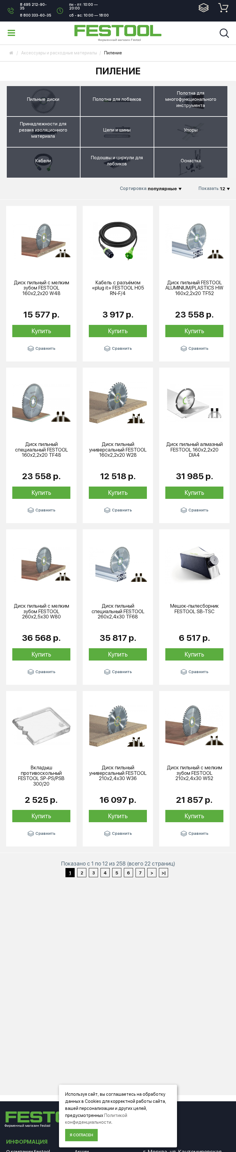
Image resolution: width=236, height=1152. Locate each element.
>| (164, 872)
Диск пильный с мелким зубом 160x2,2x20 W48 (41, 288)
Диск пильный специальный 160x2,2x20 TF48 (41, 450)
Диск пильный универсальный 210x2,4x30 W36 (118, 773)
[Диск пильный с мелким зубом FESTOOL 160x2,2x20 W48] (41, 240)
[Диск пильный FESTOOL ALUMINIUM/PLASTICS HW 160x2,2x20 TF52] (194, 240)
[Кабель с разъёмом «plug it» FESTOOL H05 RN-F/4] (118, 240)
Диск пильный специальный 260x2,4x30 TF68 (118, 611)
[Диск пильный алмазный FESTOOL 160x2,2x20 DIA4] (194, 402)
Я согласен (81, 1135)
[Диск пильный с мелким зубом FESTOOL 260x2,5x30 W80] (41, 564)
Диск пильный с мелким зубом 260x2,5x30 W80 (41, 611)
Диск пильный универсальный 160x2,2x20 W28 (118, 450)
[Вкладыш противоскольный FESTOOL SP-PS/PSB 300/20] (41, 725)
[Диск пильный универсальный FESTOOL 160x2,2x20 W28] (118, 402)
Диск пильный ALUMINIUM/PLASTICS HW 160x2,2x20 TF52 (194, 288)
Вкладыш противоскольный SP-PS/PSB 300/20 (41, 776)
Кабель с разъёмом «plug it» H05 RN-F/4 (118, 288)
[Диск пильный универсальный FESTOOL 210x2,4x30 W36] (118, 725)
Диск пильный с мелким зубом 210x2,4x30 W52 (194, 773)
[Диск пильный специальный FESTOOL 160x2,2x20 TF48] (41, 402)
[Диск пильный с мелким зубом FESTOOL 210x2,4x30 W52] (194, 725)
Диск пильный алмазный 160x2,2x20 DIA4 (194, 450)
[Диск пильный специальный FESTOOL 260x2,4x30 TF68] (118, 564)
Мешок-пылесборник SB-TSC (194, 608)
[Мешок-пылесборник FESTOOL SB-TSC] (194, 564)
